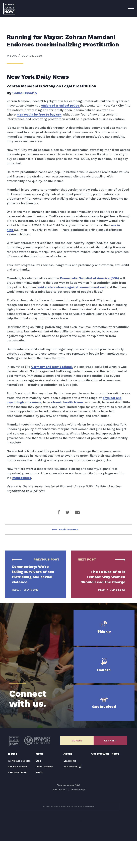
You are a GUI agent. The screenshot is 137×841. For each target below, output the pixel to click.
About (67, 753)
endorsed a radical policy (60, 105)
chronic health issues (67, 402)
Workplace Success (19, 760)
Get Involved (100, 753)
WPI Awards (70, 766)
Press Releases (44, 766)
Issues (12, 753)
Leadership (69, 760)
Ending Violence (17, 766)
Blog (38, 760)
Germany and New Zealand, (52, 366)
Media (39, 772)
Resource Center (17, 772)
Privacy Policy (78, 789)
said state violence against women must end (72, 287)
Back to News (68, 529)
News (40, 753)
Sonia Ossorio (24, 93)
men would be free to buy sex (39, 114)
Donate (77, 740)
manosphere (21, 477)
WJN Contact (59, 789)
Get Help (110, 740)
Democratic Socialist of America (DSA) (89, 278)
